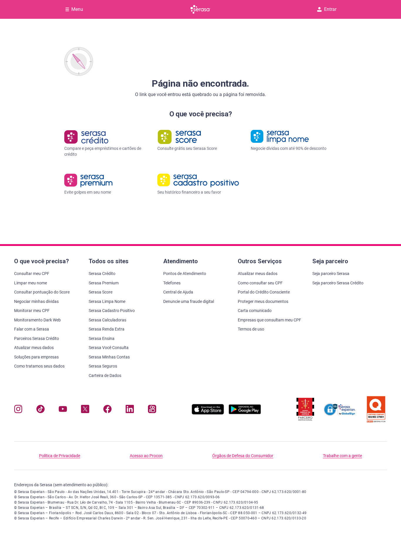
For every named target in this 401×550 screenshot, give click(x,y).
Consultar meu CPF (31, 273)
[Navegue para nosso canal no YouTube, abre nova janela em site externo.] (63, 410)
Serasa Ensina (101, 338)
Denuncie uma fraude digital (188, 301)
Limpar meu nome (30, 283)
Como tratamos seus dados (39, 366)
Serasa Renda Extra (106, 329)
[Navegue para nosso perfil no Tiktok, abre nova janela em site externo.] (40, 410)
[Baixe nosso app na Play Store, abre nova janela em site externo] (245, 413)
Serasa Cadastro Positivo (112, 310)
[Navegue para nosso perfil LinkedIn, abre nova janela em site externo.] (130, 410)
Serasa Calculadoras (107, 320)
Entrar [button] (330, 9)
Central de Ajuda (178, 292)
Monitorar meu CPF (32, 310)
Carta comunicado (255, 310)
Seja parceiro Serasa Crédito (337, 283)
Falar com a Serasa (31, 329)
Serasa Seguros (103, 366)
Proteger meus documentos (263, 301)
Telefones (172, 283)
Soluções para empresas (36, 357)
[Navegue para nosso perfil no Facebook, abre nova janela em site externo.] (107, 410)
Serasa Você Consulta (109, 347)
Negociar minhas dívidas (36, 301)
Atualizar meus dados (34, 347)
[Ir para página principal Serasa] (200, 9)
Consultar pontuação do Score (42, 292)
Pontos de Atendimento (184, 273)
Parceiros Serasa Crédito (36, 338)
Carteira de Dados (105, 375)
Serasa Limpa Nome (107, 301)
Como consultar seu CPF (260, 283)
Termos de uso (251, 329)
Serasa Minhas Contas (109, 357)
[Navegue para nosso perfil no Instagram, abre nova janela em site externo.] (18, 410)
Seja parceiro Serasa (330, 273)
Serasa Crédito (102, 273)
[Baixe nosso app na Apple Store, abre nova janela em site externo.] (208, 413)
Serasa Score (100, 292)
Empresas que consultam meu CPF (269, 320)
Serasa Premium (104, 283)
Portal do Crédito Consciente (264, 292)
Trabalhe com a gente (342, 455)
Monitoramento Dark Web (37, 320)
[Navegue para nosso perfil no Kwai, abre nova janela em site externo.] (152, 410)
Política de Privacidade (59, 455)
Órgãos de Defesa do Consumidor (242, 455)
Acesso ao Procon (146, 455)
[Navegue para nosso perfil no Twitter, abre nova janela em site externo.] (85, 410)
